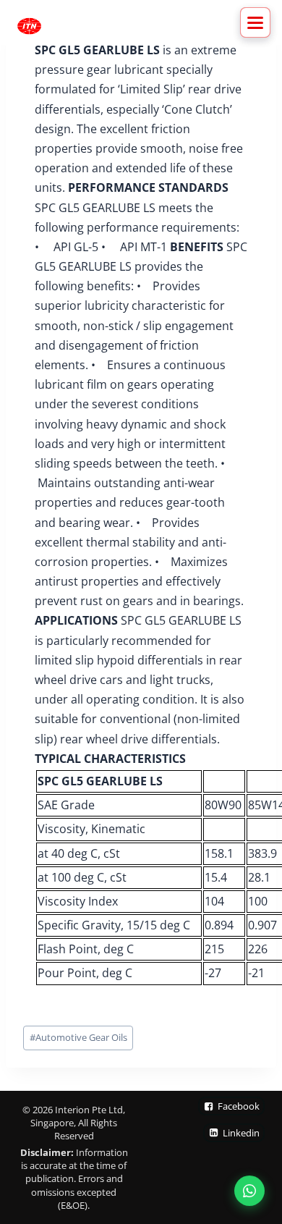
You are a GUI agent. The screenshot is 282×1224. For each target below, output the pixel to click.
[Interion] (29, 26)
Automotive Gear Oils (78, 1037)
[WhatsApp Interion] (249, 1191)
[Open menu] (255, 22)
